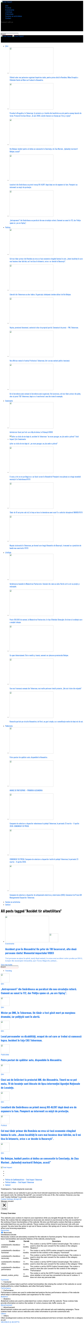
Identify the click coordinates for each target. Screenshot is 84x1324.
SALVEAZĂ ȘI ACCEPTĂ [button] (10, 1322)
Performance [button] (6, 1288)
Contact (8, 18)
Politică (8, 8)
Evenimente (9, 10)
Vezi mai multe (6, 965)
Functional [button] (5, 1280)
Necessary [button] (5, 1230)
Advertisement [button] (6, 1305)
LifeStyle (8, 12)
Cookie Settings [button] (7, 1199)
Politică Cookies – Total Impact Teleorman (19, 1182)
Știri (6, 6)
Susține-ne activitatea (13, 16)
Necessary (8, 1233)
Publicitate (9, 14)
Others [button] (3, 1314)
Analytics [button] (4, 1297)
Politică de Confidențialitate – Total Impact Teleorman (23, 1179)
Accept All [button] (17, 1199)
